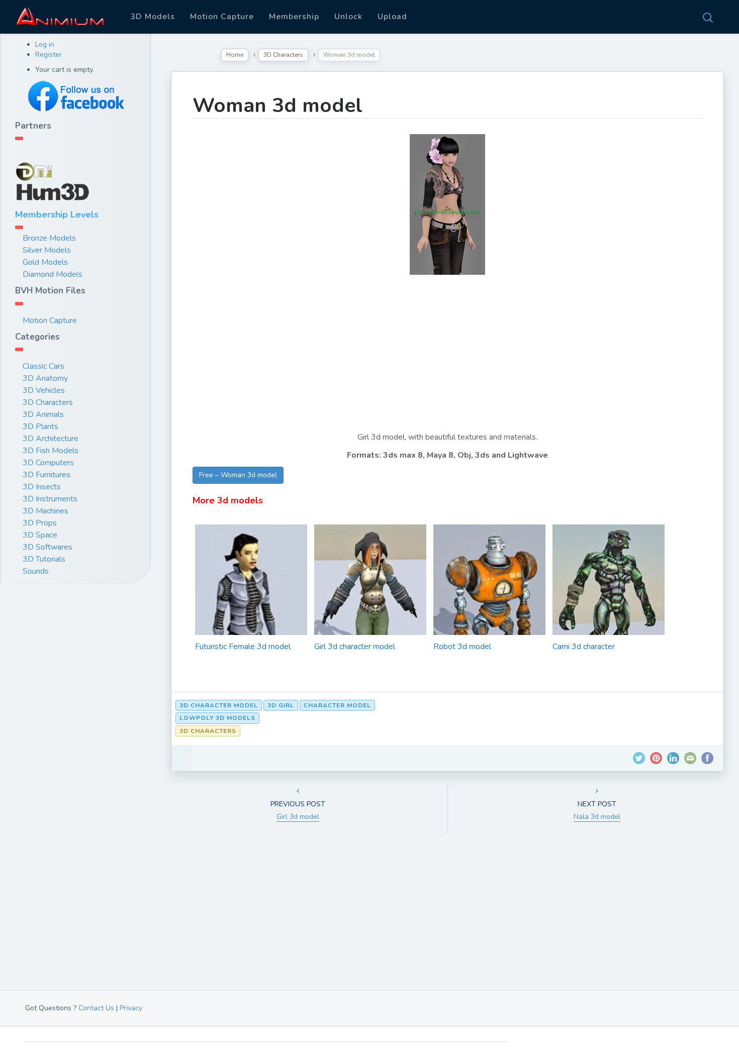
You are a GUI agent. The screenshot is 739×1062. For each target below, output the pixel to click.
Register (48, 54)
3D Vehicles (44, 390)
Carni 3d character (583, 646)
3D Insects (42, 486)
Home (234, 55)
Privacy (131, 1008)
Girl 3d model (297, 816)
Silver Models (47, 250)
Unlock (348, 16)
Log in (44, 44)
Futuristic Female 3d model (243, 646)
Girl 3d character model (354, 646)
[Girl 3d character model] (370, 615)
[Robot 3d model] (489, 623)
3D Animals (43, 414)
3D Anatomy (45, 378)
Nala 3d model (597, 816)
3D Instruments (50, 498)
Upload (392, 16)
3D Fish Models (50, 450)
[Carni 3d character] (608, 605)
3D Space (40, 535)
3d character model (218, 705)
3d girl (280, 705)
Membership (294, 16)
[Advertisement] (447, 360)
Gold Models (45, 262)
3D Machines (45, 510)
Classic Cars (43, 366)
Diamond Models (52, 274)
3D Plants (40, 426)
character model (337, 705)
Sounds (36, 571)
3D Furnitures (46, 474)
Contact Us (96, 1008)
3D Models (152, 16)
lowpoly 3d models (217, 718)
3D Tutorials (44, 559)
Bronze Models (49, 238)
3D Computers (48, 462)
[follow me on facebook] (75, 96)
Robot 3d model (462, 646)
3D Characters (48, 402)
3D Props (40, 522)
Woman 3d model (277, 105)
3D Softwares (47, 547)
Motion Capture (222, 16)
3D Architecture (50, 438)
